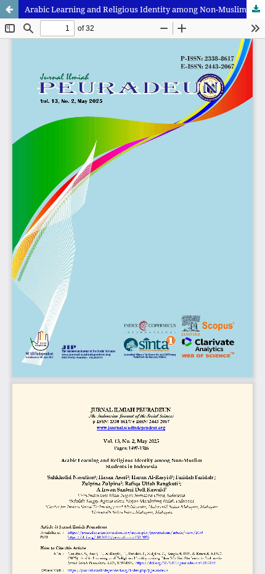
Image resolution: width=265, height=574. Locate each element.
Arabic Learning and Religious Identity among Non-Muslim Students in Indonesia (145, 9)
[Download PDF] (256, 9)
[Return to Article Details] (9, 9)
